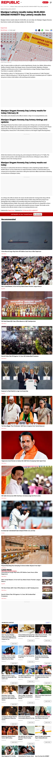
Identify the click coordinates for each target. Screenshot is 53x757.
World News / (7, 6)
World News (4, 30)
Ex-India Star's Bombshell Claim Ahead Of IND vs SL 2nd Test (18, 531)
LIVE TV (46, 2)
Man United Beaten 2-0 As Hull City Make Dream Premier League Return (21, 286)
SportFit (3, 288)
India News (3, 253)
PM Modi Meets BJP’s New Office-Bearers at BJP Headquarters (18, 321)
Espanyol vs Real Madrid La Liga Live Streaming (14, 391)
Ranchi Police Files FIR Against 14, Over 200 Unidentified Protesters (20, 356)
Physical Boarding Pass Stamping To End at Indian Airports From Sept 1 (21, 566)
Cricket (2, 533)
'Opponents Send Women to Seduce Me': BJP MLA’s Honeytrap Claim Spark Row (23, 461)
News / (2, 6)
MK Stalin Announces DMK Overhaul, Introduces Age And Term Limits (21, 496)
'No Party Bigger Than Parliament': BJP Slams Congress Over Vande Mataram (23, 426)
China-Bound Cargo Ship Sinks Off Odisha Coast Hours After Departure (21, 251)
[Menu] (50, 2)
